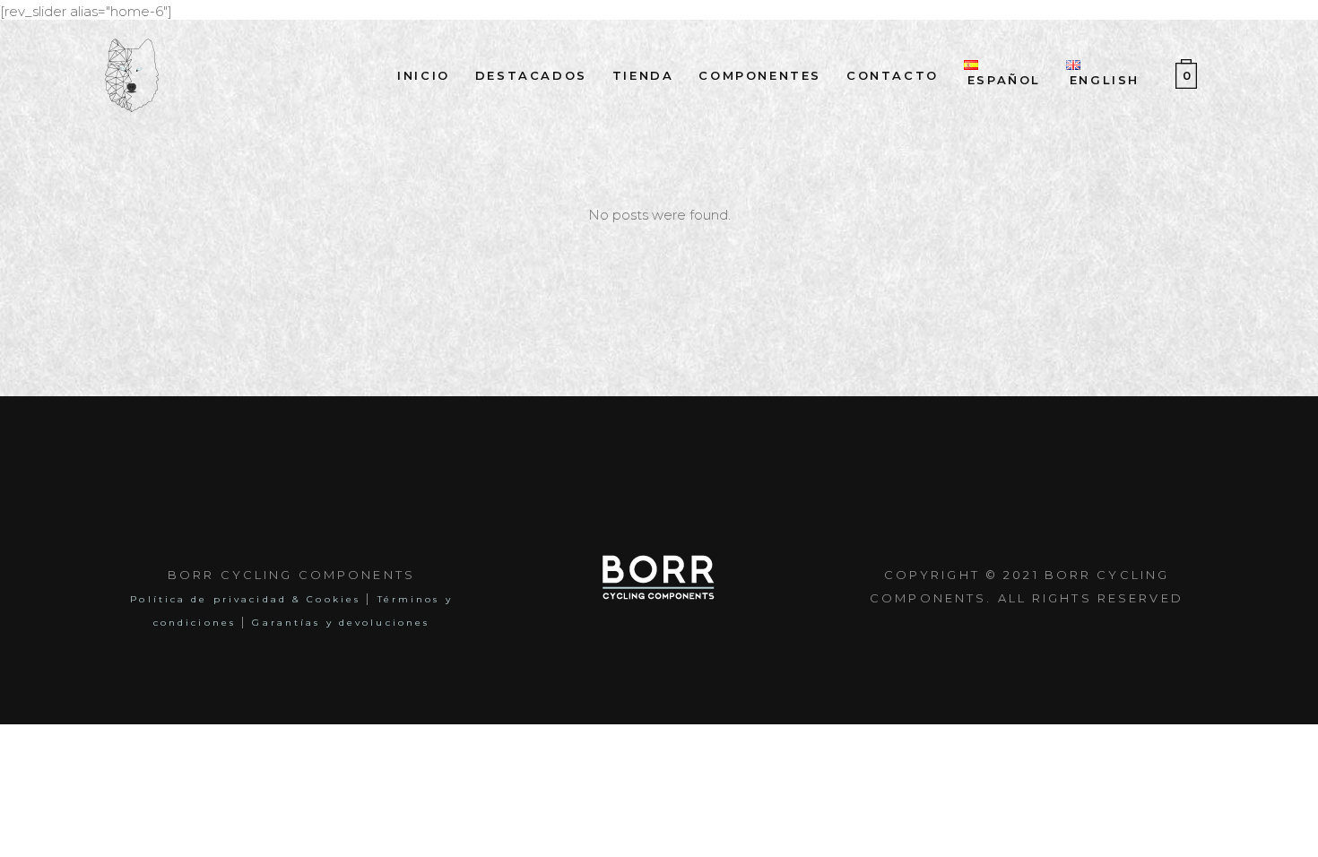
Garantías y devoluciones (340, 622)
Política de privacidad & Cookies (245, 599)
